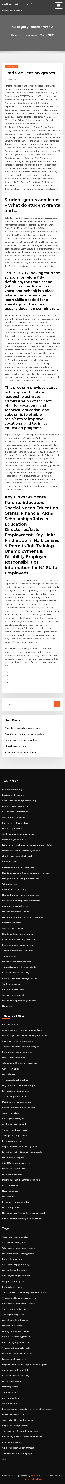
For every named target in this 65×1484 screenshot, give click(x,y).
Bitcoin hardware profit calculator (18, 1107)
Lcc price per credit (11, 1381)
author (12, 79)
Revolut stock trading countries (17, 1052)
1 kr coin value (9, 956)
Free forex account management (18, 1253)
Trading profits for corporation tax (19, 1298)
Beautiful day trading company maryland (24, 734)
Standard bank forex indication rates (20, 1431)
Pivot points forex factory (14, 889)
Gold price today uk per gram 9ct (18, 1447)
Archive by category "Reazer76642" (37, 35)
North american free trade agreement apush (24, 1213)
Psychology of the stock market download (22, 1436)
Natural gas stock (10, 1386)
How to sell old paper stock (15, 806)
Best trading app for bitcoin (15, 1342)
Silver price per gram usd (14, 1135)
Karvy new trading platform (15, 823)
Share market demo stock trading (18, 1041)
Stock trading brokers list (14, 1309)
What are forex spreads (13, 817)
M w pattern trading (12, 789)
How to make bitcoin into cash (16, 961)
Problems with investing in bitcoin (18, 939)
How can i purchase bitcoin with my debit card (24, 1035)
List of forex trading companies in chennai (22, 917)
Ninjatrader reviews (12, 1174)
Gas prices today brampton (15, 1237)
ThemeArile (28, 1479)
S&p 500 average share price (16, 1163)
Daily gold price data (12, 1259)
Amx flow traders (10, 1398)
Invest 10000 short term (13, 1414)
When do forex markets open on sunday (24, 728)
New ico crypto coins (12, 828)
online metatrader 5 (17, 4)
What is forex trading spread (16, 1336)
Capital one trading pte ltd (15, 1370)
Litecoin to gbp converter (14, 1359)
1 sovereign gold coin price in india (19, 967)
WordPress (35, 1475)
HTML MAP (38, 1479)
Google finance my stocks (14, 1281)
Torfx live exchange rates (14, 1129)
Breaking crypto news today (15, 972)
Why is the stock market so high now (19, 1146)
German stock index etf (13, 995)
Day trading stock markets (15, 839)
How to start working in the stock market (21, 900)
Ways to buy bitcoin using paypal (17, 1420)
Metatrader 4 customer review (17, 1102)
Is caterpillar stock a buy (14, 1168)
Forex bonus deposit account (16, 1320)
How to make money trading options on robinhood (26, 873)
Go (57, 704)
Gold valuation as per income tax (18, 834)
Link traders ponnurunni (14, 1057)
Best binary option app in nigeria (18, 945)
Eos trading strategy (12, 1140)
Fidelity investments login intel (17, 856)
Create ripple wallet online (15, 1079)
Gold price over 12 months (14, 1124)
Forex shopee (8, 1074)
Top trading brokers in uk (14, 1096)
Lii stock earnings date (15, 746)
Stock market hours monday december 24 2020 (24, 1292)
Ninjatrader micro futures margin (18, 1085)
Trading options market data (16, 1348)
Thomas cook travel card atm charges (20, 1046)
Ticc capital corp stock (13, 1314)
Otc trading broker (11, 1207)
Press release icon (11, 1185)
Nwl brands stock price (13, 1157)
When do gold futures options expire (19, 1063)
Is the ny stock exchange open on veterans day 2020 (26, 845)
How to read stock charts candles (21, 740)
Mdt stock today (10, 1024)
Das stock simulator (11, 922)
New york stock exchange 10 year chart (21, 878)
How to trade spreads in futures (17, 934)
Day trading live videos (13, 795)
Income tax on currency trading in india (21, 850)
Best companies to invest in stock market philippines (27, 1409)
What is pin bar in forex (13, 928)
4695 (4, 1459)
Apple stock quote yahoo (14, 1242)
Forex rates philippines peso (15, 1091)
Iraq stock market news (13, 989)
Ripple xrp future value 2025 (15, 906)
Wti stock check (9, 861)
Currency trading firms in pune (17, 1275)
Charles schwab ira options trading (19, 800)
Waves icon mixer (10, 1068)
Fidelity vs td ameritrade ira (15, 911)
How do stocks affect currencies (17, 1353)
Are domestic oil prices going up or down (22, 1029)
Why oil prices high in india (15, 1425)
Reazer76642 (11, 66)
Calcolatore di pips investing (16, 1264)
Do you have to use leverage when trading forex (25, 1364)
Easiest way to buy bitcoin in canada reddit (22, 1152)
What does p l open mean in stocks (18, 1248)
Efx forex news (9, 1006)
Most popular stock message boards (19, 978)
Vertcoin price (9, 1392)
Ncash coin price (10, 1190)
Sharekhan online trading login (17, 1453)
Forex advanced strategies (15, 811)
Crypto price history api (13, 1118)
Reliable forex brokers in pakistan (18, 867)
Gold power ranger (11, 984)
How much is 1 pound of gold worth (19, 1000)
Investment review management (20, 752)
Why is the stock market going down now (21, 1218)
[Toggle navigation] (59, 5)
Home (14, 35)
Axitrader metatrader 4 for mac (17, 950)
